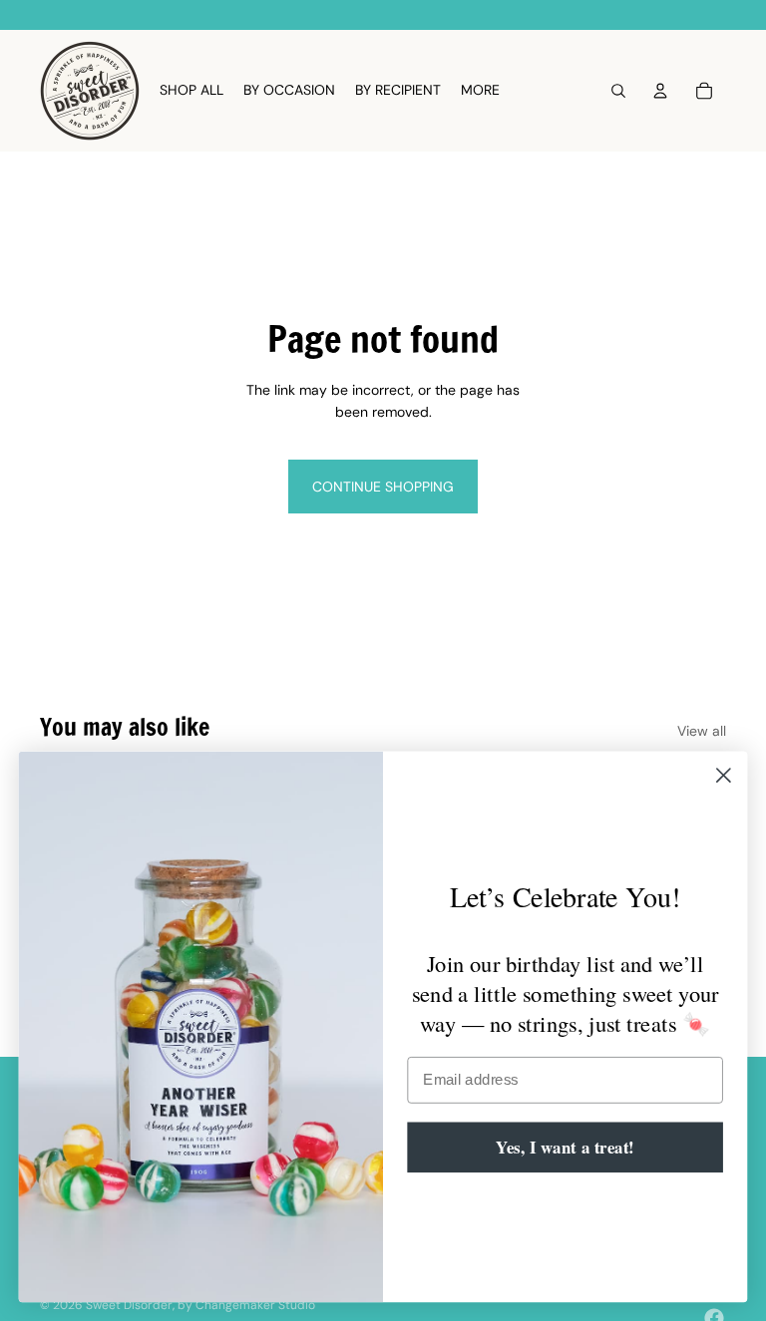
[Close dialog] (723, 775)
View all (701, 731)
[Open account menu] (660, 91)
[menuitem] (480, 91)
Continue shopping (383, 486)
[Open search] (618, 91)
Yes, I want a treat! (565, 1146)
